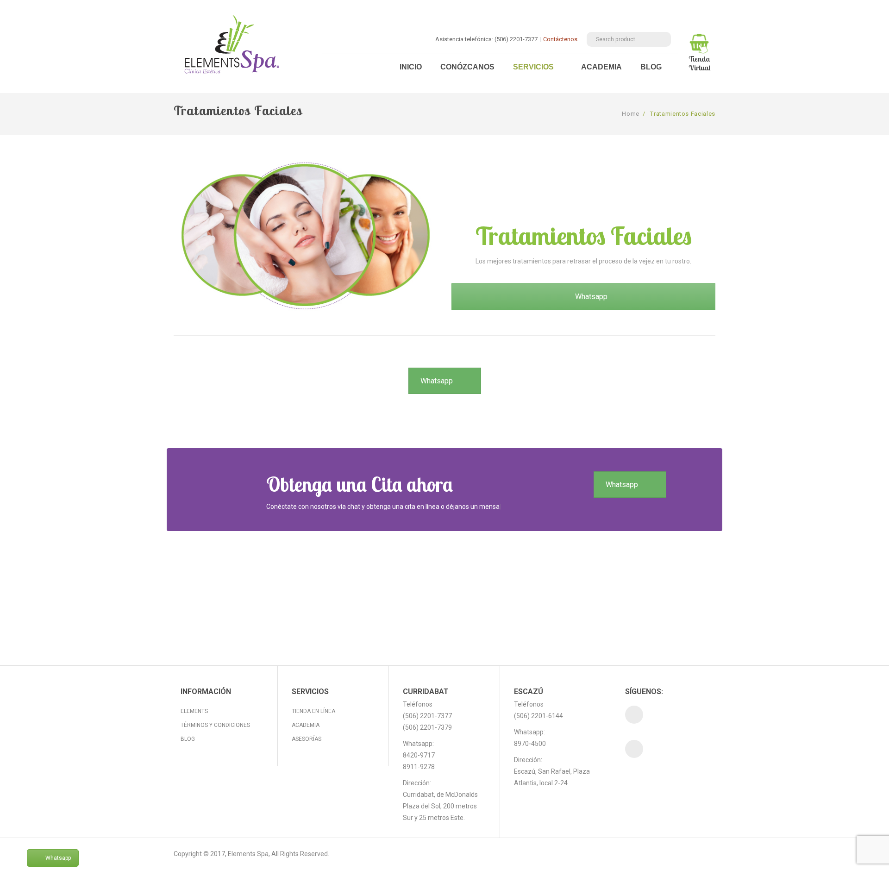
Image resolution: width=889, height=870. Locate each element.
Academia (305, 725)
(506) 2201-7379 (427, 727)
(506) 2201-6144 (538, 716)
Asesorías (306, 739)
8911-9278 (419, 766)
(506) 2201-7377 (427, 716)
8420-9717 (419, 755)
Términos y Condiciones (215, 725)
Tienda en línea (313, 711)
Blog (188, 739)
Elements (194, 711)
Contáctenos (560, 39)
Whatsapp (436, 380)
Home (630, 113)
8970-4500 (530, 743)
